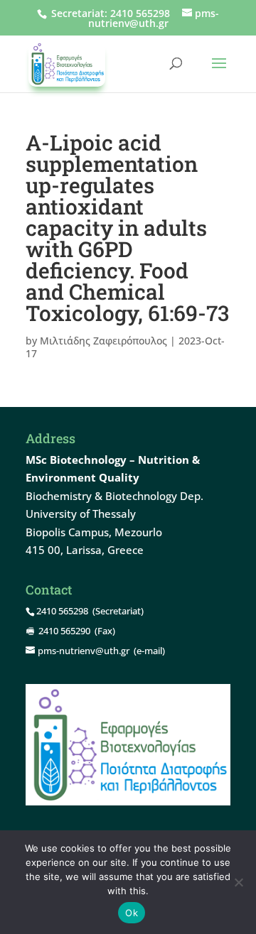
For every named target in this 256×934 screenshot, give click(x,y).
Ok (131, 912)
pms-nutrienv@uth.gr (83, 650)
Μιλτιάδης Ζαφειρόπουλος (103, 340)
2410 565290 (64, 630)
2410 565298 (140, 13)
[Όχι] (238, 882)
